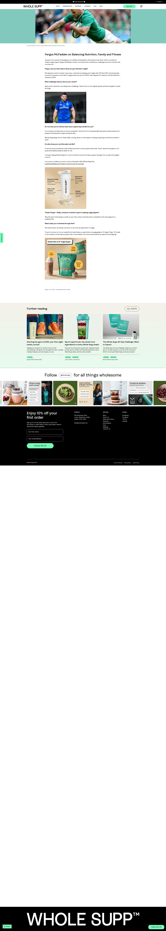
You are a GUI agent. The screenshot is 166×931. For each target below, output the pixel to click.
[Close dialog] (119, 440)
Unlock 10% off (64, 481)
